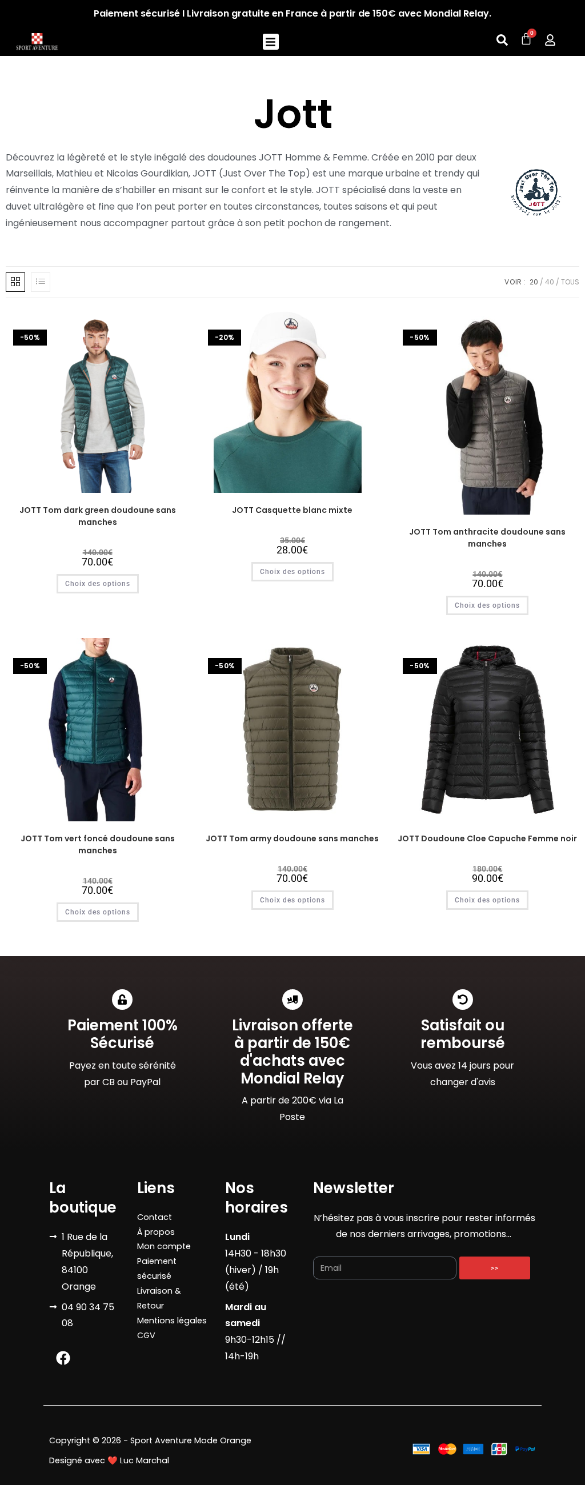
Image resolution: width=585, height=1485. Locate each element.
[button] (271, 42)
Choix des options (97, 584)
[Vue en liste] (40, 282)
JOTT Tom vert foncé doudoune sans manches (98, 844)
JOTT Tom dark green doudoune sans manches (97, 516)
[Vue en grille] (15, 282)
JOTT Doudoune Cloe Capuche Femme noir (487, 838)
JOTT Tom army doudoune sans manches (292, 838)
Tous (570, 282)
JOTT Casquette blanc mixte (292, 510)
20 (534, 282)
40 (549, 282)
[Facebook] (63, 1357)
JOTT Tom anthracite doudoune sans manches (487, 537)
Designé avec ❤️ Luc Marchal (109, 1460)
